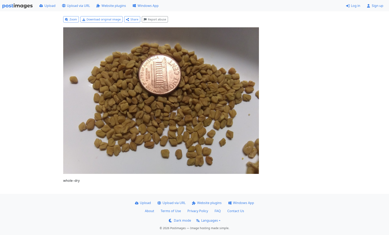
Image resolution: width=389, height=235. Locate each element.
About (149, 211)
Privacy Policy (197, 211)
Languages (209, 220)
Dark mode (182, 220)
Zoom (73, 19)
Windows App (148, 5)
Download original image (104, 19)
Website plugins (114, 5)
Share (134, 19)
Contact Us (235, 211)
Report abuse (157, 19)
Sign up (377, 5)
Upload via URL (78, 5)
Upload (50, 5)
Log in (355, 5)
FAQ (218, 211)
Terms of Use (171, 211)
